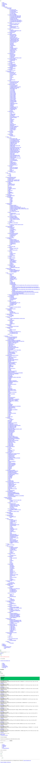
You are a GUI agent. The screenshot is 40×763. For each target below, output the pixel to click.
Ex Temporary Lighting (11, 58)
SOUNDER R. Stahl (13, 303)
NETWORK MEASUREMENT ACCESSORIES (16, 495)
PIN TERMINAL (13, 261)
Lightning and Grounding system (13, 294)
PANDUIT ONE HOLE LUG (15, 241)
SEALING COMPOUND (14, 126)
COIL (11, 559)
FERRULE (12, 259)
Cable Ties (9, 204)
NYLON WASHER (13, 101)
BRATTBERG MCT (11, 227)
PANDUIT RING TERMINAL (15, 615)
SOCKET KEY (12, 52)
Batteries (7, 641)
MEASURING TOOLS (12, 389)
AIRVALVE (12, 582)
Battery (9, 642)
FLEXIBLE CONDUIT (12, 188)
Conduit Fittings (10, 111)
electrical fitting (4, 665)
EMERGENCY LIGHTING (12, 422)
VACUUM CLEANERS (12, 413)
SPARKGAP (12, 295)
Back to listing (2, 734)
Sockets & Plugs (10, 131)
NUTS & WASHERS (11, 393)
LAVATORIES (10, 475)
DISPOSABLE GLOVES (12, 454)
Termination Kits (10, 264)
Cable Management (9, 203)
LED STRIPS (10, 434)
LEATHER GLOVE (11, 455)
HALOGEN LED (13, 592)
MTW (11, 199)
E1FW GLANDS (13, 94)
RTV (11, 517)
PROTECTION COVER (14, 574)
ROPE (9, 402)
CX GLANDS (12, 89)
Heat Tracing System (9, 181)
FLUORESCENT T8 (13, 591)
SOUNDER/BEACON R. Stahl (15, 302)
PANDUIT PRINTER (13, 625)
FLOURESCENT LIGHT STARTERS (14, 425)
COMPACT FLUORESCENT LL (15, 331)
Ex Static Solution (11, 273)
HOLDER (11, 528)
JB (10, 174)
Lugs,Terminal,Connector (10, 237)
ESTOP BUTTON (13, 523)
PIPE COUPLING (13, 124)
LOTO (9, 306)
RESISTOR (12, 170)
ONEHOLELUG (13, 603)
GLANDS (9, 186)
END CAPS (10, 375)
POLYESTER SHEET (11, 397)
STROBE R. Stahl (13, 304)
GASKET (11, 311)
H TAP (11, 252)
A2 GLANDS (12, 90)
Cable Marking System (11, 269)
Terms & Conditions (3, 762)
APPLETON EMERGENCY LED (15, 30)
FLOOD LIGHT (10, 423)
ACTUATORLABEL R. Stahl (15, 141)
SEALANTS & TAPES (10, 481)
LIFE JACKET (10, 458)
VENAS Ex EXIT (13, 31)
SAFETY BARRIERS (11, 463)
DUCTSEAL (12, 115)
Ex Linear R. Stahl (13, 9)
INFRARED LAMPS (11, 429)
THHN (11, 200)
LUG (11, 561)
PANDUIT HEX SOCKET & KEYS (14, 453)
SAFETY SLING (13, 51)
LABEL (9, 189)
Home (3, 2)
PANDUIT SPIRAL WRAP (14, 511)
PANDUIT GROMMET (14, 506)
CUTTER (9, 370)
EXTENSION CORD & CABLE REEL (14, 377)
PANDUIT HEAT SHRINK (14, 607)
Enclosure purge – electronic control (13, 180)
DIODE (11, 522)
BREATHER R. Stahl (13, 88)
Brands (3, 744)
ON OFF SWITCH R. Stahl (14, 81)
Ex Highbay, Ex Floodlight (12, 14)
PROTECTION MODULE (14, 535)
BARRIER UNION (13, 100)
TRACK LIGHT (11, 444)
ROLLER (9, 401)
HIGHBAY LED (13, 66)
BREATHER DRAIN (13, 108)
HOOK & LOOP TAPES (12, 486)
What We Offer (4, 4)
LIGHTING (10, 386)
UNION (11, 130)
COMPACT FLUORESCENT (15, 588)
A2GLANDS (12, 112)
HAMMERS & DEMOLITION (13, 381)
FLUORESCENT (13, 589)
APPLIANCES (10, 343)
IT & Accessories (9, 324)
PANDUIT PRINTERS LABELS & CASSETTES (16, 341)
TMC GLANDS (12, 129)
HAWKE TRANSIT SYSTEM (13, 233)
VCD (9, 415)
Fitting (7, 545)
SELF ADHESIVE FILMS (12, 488)
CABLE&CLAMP (13, 277)
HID (9, 334)
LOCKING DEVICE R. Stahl (15, 150)
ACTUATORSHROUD (14, 160)
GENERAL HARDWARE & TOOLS (12, 355)
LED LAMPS (10, 433)
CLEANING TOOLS (11, 338)
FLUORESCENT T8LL (14, 333)
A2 (10, 554)
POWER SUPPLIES (11, 352)
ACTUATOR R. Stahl (13, 138)
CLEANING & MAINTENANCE (11, 336)
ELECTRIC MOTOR (11, 348)
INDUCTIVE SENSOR (14, 167)
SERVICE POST (13, 253)
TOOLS (9, 411)
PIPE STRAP (10, 190)
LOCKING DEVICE (13, 163)
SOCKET (11, 75)
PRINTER (11, 630)
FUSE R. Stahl (12, 146)
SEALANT (10, 478)
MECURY (12, 595)
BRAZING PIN (12, 312)
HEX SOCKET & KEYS (12, 384)
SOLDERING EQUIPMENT (13, 409)
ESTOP (11, 161)
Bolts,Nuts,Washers (11, 320)
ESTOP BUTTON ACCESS (14, 524)
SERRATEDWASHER (13, 103)
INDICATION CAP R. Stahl (14, 148)
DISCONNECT (12, 258)
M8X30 (11, 322)
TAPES (9, 469)
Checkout (1, 660)
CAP (11, 113)
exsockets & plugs (5, 666)
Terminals (9, 257)
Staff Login (9, 762)
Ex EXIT (9, 28)
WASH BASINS (10, 480)
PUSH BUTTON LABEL (14, 537)
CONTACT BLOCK (13, 520)
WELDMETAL (12, 255)
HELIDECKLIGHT (11, 195)
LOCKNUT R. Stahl (13, 85)
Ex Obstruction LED (11, 32)
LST (11, 532)
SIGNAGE (10, 467)
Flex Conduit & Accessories (12, 216)
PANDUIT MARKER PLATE (15, 270)
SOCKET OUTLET (13, 577)
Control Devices (10, 165)
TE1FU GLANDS (13, 93)
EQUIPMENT (10, 376)
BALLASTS (10, 420)
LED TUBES (10, 435)
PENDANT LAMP (11, 439)
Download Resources (5, 748)
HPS (11, 594)
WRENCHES (10, 416)
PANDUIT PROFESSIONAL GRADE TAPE (17, 318)
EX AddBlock (12, 231)
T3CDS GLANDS (13, 98)
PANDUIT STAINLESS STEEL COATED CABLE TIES (19, 208)
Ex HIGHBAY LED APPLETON (15, 21)
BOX (11, 78)
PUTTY (11, 110)
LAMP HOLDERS (11, 430)
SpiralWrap (10, 221)
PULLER (11, 236)
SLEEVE (11, 254)
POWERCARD (12, 283)
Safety (7, 272)
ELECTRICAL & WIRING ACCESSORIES (13, 340)
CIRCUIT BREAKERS (12, 346)
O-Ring (11, 122)
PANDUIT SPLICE (13, 239)
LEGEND (11, 530)
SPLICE (11, 249)
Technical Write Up (7, 647)
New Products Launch (7, 646)
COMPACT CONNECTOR (14, 609)
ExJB (7, 172)
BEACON (11, 305)
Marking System (8, 268)
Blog (5, 648)
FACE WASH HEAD (13, 298)
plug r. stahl (4, 667)
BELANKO (12, 565)
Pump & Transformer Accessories (11, 632)
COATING (12, 315)
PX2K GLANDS (13, 96)
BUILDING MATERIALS (12, 362)
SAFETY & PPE (9, 452)
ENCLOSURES (10, 349)
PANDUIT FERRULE (13, 613)
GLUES (9, 447)
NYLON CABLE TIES (14, 209)
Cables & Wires (8, 196)
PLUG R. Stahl (12, 73)
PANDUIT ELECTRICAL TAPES (13, 482)
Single (11, 33)
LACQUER (10, 448)
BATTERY (12, 43)
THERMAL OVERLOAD (14, 542)
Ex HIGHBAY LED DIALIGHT (15, 17)
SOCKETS (10, 354)
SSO (11, 578)
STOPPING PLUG (13, 107)
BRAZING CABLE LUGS (14, 313)
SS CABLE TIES (13, 210)
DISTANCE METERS (11, 492)
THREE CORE (12, 266)
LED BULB (12, 529)
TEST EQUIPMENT (9, 491)
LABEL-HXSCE (13, 628)
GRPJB (9, 173)
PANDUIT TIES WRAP (14, 222)
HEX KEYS (10, 383)
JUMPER (11, 611)
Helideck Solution (9, 194)
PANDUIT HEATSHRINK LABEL (16, 621)
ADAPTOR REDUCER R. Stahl (15, 86)
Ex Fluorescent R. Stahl (13, 10)
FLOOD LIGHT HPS (13, 18)
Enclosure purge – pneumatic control (14, 179)
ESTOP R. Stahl (12, 144)
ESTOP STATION (13, 525)
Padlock (11, 307)
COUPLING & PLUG (11, 368)
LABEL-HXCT (12, 627)
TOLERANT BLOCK (13, 234)
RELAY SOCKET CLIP (14, 540)
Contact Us (4, 746)
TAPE (9, 191)
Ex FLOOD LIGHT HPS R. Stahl (15, 15)
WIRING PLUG (12, 579)
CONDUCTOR (10, 366)
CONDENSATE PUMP (14, 638)
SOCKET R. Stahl (13, 72)
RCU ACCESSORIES (11, 353)
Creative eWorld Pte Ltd (27, 760)
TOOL (9, 193)
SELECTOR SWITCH (13, 164)
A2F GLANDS (12, 91)
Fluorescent (10, 330)
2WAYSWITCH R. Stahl (14, 82)
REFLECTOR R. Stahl (13, 37)
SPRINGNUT (12, 323)
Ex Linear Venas (12, 13)
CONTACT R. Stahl (13, 143)
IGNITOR (9, 418)
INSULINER (12, 119)
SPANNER (12, 106)
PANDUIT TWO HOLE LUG (15, 242)
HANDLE (11, 77)
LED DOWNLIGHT (11, 431)
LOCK (9, 387)
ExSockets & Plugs (11, 71)
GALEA (11, 527)
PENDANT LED (13, 27)
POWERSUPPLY (13, 171)
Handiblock (12, 230)
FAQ (3, 747)
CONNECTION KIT (11, 184)
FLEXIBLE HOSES (11, 474)
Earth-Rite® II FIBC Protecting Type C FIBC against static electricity (23, 291)
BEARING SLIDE (11, 360)
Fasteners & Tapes (9, 316)
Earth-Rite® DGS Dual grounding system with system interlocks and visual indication (25, 286)
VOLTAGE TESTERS (11, 496)
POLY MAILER (10, 398)
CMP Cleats (12, 225)
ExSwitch (9, 80)
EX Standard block (13, 229)
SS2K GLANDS (12, 97)
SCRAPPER (10, 405)
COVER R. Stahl (13, 36)
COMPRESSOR (10, 365)
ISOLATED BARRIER (14, 168)
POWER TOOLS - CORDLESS (13, 400)
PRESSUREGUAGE (11, 583)
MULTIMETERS (11, 494)
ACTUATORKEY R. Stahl (14, 140)
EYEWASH (12, 297)
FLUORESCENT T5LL (14, 332)
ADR (11, 244)
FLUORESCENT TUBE (12, 427)
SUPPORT (10, 410)
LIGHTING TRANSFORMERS (13, 437)
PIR (10, 635)
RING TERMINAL (13, 262)
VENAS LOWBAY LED (14, 24)
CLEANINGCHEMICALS (12, 337)
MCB (11, 169)
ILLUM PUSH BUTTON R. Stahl (15, 147)
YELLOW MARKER (13, 623)
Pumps (9, 637)
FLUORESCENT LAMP (12, 426)
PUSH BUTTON (13, 536)
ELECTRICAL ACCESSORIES (13, 347)
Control (7, 136)
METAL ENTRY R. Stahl (14, 41)
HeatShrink (10, 256)
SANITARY (10, 450)
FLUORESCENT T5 (13, 590)
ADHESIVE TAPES (11, 485)
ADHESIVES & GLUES (12, 484)
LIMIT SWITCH (13, 162)
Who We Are (4, 3)
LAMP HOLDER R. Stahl (14, 39)
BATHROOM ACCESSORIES (13, 471)
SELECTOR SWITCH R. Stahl (15, 156)
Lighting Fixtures (9, 7)
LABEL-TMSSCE (13, 629)
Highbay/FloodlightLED (12, 64)
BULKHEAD (12, 566)
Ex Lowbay (10, 22)
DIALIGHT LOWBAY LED (14, 23)
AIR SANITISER (11, 339)
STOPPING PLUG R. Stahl (14, 87)
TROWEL (10, 412)
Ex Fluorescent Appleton (14, 12)
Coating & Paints (10, 515)
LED (9, 597)
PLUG (11, 76)
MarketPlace (4, 644)
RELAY (11, 538)
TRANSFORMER (13, 640)
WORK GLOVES (11, 456)
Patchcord (9, 325)
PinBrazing (10, 309)
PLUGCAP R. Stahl (13, 74)
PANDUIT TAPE (11, 483)
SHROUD (11, 105)
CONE (9, 367)
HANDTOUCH (12, 55)
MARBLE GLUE (13, 516)
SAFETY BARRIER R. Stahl (14, 155)
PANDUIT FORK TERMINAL (15, 614)
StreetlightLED (10, 67)
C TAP (11, 251)
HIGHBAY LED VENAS (14, 19)
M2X (11, 202)
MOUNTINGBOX (13, 572)
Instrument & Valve (9, 580)
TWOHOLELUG (13, 243)
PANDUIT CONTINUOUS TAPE (15, 620)
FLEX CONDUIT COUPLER (15, 219)
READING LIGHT (11, 441)
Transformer (10, 639)
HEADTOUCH (12, 54)
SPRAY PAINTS (11, 451)
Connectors (10, 247)
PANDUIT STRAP (13, 205)
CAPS (11, 220)
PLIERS (9, 395)
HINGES (9, 385)
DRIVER (11, 47)
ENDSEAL (10, 183)
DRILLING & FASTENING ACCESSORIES (15, 372)
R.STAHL (11, 29)
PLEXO (11, 573)
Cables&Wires (10, 197)
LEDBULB (12, 599)
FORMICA (10, 378)
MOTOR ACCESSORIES (12, 392)
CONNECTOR (12, 109)
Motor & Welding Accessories (11, 308)
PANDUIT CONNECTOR (14, 240)
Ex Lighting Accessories (12, 34)
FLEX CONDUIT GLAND (14, 116)
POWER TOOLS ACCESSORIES (13, 399)
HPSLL (11, 335)
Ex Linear (9, 8)
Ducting (9, 212)
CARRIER (12, 622)
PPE (9, 460)
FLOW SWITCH (13, 299)
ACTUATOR (12, 158)
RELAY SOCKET (13, 539)
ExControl (9, 137)
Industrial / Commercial (8, 497)
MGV (11, 274)
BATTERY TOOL (11, 358)
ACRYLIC (10, 356)
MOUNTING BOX (13, 534)
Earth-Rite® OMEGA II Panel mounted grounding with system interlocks (23, 293)
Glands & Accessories (11, 84)
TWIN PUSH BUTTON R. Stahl (15, 157)
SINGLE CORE (12, 265)
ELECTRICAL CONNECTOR (15, 610)
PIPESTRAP (12, 125)
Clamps (9, 245)
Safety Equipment (11, 296)
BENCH (9, 361)
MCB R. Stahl (12, 153)
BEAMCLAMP (12, 246)
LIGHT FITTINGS (11, 459)
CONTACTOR (12, 521)
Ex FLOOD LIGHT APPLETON (15, 16)
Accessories (12, 232)
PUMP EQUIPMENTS (12, 461)
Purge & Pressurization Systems (11, 177)
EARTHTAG (12, 104)
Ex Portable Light (11, 53)
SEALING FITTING (13, 127)
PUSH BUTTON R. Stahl (14, 152)
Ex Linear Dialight (13, 11)
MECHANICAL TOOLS (12, 390)
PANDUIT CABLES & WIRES (13, 342)
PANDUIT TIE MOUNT (14, 206)
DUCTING (12, 567)
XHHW (11, 201)
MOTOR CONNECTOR (14, 248)
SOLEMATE (12, 276)
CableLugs (10, 238)
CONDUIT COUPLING (14, 547)
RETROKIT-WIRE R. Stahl (14, 40)
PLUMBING (10, 476)
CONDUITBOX (12, 45)
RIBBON (11, 631)
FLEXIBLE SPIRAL (13, 117)
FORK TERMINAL (13, 260)
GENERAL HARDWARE (12, 380)
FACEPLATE (12, 568)
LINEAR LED (12, 60)
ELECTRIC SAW (11, 374)
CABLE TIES (10, 345)
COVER (11, 46)
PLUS (11, 275)
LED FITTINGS (10, 432)
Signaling (9, 300)
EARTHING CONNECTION (15, 267)
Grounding (10, 250)
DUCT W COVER (13, 215)
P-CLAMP (12, 123)
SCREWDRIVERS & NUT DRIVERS (14, 406)
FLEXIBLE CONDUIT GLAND (15, 509)
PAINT (9, 449)
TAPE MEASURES (11, 490)
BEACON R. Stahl (13, 301)
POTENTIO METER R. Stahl (15, 151)
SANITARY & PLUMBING (10, 470)
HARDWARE (10, 382)
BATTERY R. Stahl (13, 35)
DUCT (11, 214)
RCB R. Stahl (12, 154)
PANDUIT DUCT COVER (14, 504)
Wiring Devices (10, 134)
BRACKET (12, 44)
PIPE (9, 394)
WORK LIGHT (10, 445)
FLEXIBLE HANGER (13, 48)
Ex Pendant (10, 25)
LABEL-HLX (12, 626)
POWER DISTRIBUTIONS (12, 351)
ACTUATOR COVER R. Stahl (15, 139)
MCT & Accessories (9, 226)
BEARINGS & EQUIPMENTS (13, 359)
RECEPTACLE (12, 79)
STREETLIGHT (12, 68)
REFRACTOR (12, 50)
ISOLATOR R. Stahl (13, 83)
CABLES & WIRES (11, 344)
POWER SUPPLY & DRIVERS (13, 440)
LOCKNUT (12, 102)
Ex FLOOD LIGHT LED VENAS (15, 20)
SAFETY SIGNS (11, 465)
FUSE (11, 166)
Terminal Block (10, 608)
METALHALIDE (13, 329)
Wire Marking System (11, 624)
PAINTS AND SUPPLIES (10, 446)
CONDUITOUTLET (13, 548)
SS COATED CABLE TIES (14, 211)
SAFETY (9, 403)
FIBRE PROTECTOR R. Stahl (15, 145)
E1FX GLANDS (13, 95)
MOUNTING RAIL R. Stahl (14, 38)
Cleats (9, 223)
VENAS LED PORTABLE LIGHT (15, 57)
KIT (10, 634)
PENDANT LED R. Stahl (14, 26)
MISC (9, 391)
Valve (9, 581)
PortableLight (10, 69)
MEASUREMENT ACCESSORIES (14, 438)
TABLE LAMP (10, 443)
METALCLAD (12, 571)
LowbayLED (10, 63)
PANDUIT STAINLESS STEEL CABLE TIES (17, 207)
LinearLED (10, 61)
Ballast (9, 585)
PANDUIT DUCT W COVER (15, 505)
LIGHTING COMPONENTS (13, 436)
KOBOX (11, 120)
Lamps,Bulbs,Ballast (9, 327)
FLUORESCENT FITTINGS (13, 424)
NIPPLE (11, 121)
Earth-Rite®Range (13, 284)
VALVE (9, 479)
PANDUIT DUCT (13, 213)
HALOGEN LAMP (11, 428)
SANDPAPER (10, 404)
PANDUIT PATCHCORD (14, 326)
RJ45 (11, 576)
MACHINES (10, 388)
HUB (11, 118)
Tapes (9, 317)
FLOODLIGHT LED (13, 59)
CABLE (9, 182)
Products (3, 5)
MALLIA (11, 570)
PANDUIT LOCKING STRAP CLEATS (16, 224)
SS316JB (9, 175)
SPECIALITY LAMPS (12, 442)
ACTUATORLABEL (13, 159)
